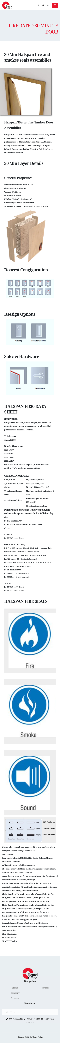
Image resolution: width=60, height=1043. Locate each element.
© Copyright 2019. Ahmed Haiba (30, 1037)
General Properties (16, 475)
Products (15, 998)
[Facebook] (39, 5)
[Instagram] (48, 5)
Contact (45, 987)
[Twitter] (43, 5)
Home (15, 987)
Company (15, 993)
